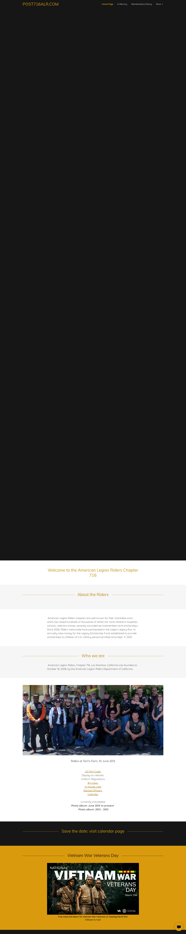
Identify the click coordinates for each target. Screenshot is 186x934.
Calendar (93, 794)
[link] (58, 5)
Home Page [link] (107, 4)
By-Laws (93, 782)
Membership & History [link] (141, 4)
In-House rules (93, 786)
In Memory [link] (122, 4)
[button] (159, 4)
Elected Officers (93, 790)
